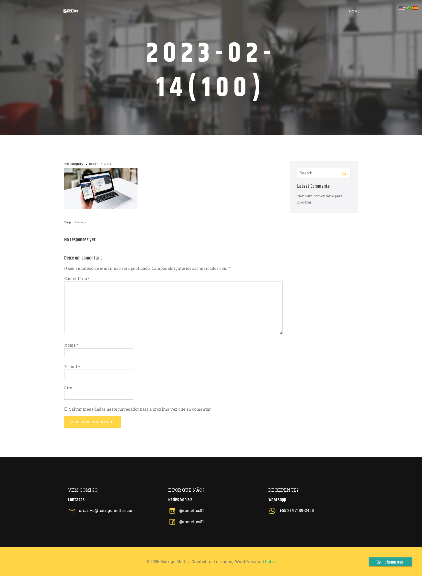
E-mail (72, 366)
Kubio (270, 561)
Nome (71, 345)
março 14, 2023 (100, 163)
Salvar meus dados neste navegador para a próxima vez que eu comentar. (140, 409)
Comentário (77, 278)
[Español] (415, 7)
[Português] (409, 7)
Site (68, 387)
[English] (402, 7)
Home (354, 11)
